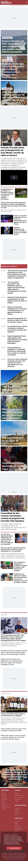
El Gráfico (17, 821)
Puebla (16, 801)
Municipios (4, 799)
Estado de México (19, 795)
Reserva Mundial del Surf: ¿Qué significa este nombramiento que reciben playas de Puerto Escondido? (14, 46)
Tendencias (4, 805)
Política (3, 801)
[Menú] (26, 2)
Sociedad (4, 797)
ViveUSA (17, 825)
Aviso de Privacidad (15, 843)
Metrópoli (4, 795)
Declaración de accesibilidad (14, 850)
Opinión (3, 809)
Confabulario (18, 827)
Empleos (17, 810)
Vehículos (17, 812)
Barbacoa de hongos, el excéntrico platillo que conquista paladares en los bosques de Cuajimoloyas (13, 70)
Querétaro (17, 799)
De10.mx (17, 831)
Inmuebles (17, 808)
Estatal (3, 793)
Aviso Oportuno (19, 829)
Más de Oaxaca (7, 37)
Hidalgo (17, 793)
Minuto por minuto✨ (9, 266)
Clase (16, 823)
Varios (16, 814)
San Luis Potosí (19, 797)
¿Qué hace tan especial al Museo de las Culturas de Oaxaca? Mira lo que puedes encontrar (13, 97)
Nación (3, 803)
